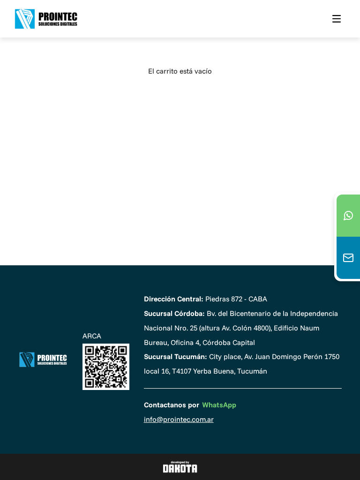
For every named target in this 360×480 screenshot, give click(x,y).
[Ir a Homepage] (43, 360)
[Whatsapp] (348, 216)
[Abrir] (336, 18)
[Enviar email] (348, 258)
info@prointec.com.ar (179, 419)
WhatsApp (219, 404)
